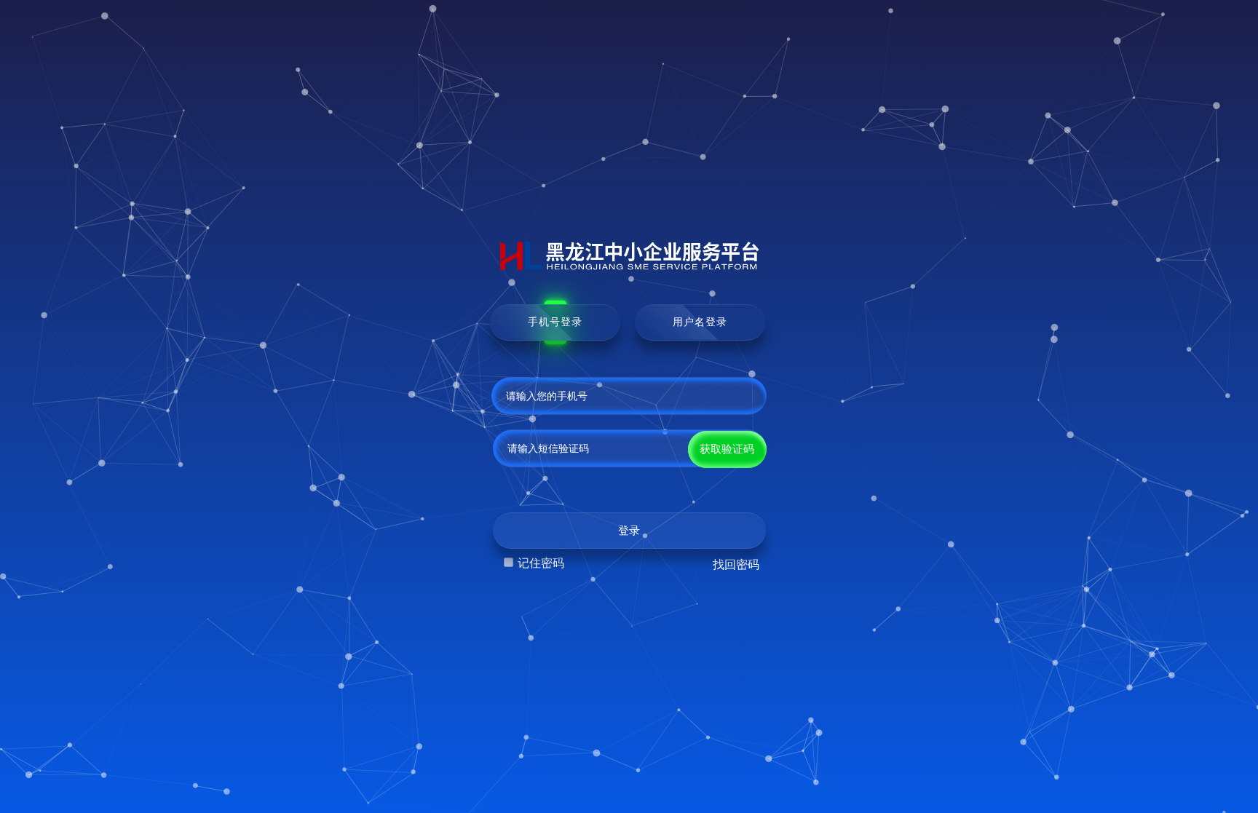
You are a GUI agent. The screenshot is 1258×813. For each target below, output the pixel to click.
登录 (629, 530)
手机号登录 (555, 322)
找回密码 (736, 564)
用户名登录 (700, 322)
